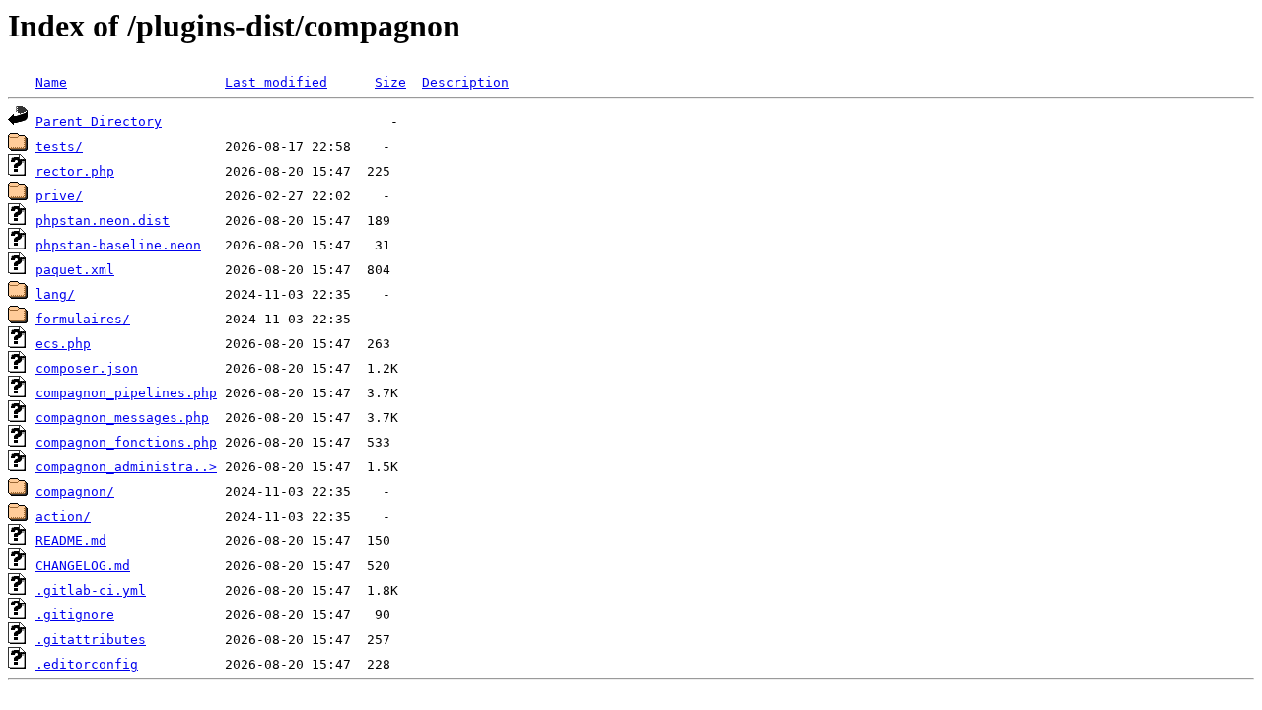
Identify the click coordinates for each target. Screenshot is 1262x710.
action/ (63, 516)
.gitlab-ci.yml (90, 590)
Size (390, 82)
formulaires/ (82, 319)
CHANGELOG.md (82, 565)
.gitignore (74, 614)
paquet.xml (74, 269)
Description (465, 82)
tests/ (59, 146)
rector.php (74, 171)
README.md (70, 540)
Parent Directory (98, 121)
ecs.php (63, 343)
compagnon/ (74, 491)
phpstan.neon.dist (102, 220)
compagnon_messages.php (122, 417)
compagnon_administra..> (126, 467)
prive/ (59, 195)
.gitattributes (90, 639)
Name (51, 82)
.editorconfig (86, 664)
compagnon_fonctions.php (126, 442)
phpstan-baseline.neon (118, 245)
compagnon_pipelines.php (126, 393)
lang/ (55, 294)
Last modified (276, 82)
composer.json (86, 368)
